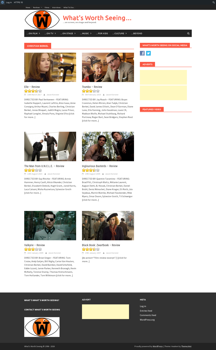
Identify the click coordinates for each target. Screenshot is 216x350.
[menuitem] (2, 2)
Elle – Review (32, 87)
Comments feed (148, 315)
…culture (118, 33)
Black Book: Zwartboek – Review (101, 245)
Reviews (36, 7)
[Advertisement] (163, 77)
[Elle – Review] (50, 67)
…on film (31, 33)
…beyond (136, 33)
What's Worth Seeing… (97, 18)
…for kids (102, 33)
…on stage (66, 33)
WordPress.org (147, 319)
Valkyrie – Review (34, 245)
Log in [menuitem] (9, 2)
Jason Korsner (52, 94)
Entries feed (146, 310)
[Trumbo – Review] (108, 67)
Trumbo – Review (92, 87)
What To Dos (68, 7)
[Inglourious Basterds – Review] (108, 146)
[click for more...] (90, 120)
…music (84, 33)
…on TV (48, 33)
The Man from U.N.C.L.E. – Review (44, 166)
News (28, 7)
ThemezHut (186, 346)
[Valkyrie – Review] (50, 225)
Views (47, 7)
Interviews (56, 7)
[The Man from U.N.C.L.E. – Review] (50, 146)
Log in (143, 306)
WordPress (158, 346)
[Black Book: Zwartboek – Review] (108, 225)
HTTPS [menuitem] (18, 2)
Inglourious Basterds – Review (100, 166)
